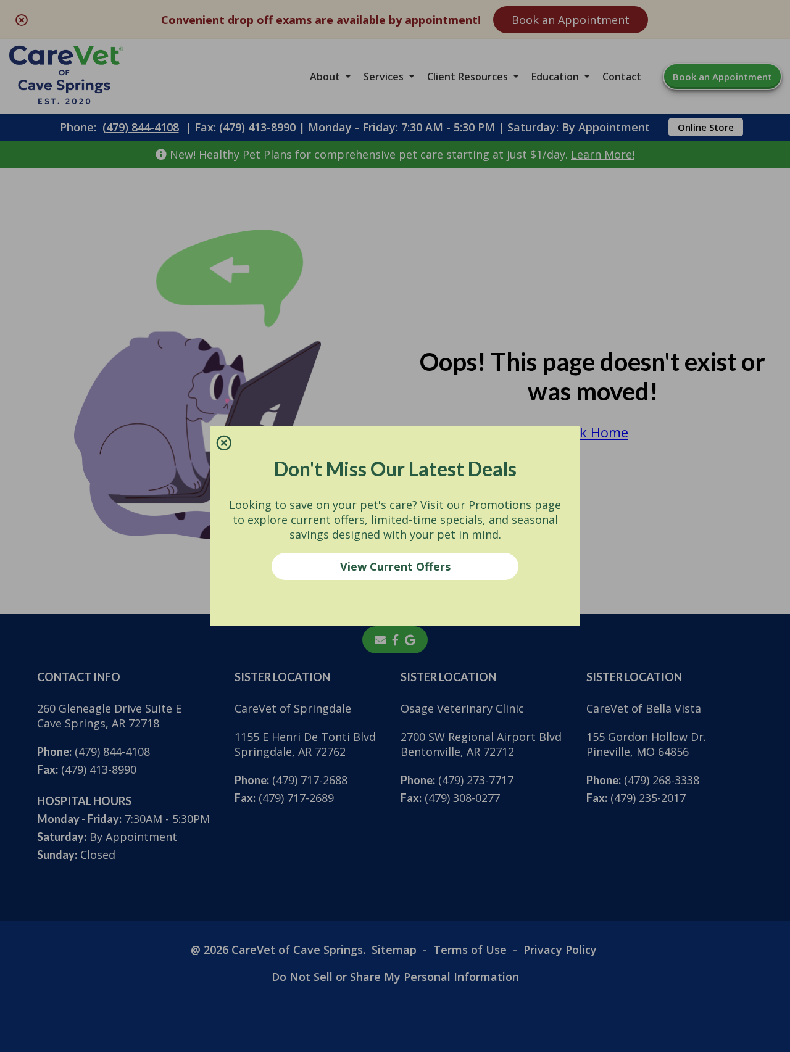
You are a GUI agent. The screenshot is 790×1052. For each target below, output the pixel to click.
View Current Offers (395, 566)
